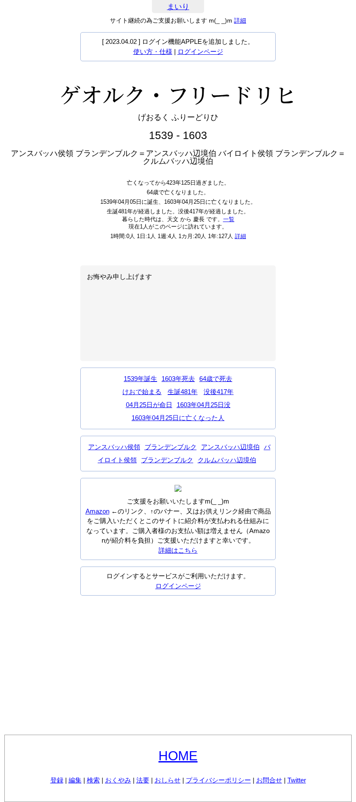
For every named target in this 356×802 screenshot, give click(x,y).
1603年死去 (178, 378)
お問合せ (269, 780)
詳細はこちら (178, 550)
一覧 (228, 219)
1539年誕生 (140, 378)
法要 (142, 780)
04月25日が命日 (149, 404)
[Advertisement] (178, 665)
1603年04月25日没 (204, 404)
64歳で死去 (215, 378)
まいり (178, 7)
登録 (56, 780)
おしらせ (168, 780)
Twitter (296, 780)
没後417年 (219, 391)
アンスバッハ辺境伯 (230, 447)
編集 (75, 780)
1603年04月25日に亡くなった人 (178, 417)
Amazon (97, 511)
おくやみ (118, 780)
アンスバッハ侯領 (114, 447)
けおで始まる (142, 391)
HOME (178, 756)
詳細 (240, 20)
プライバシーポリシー (218, 780)
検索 (93, 780)
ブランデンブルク (171, 447)
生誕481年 (183, 391)
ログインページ (200, 51)
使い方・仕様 (152, 51)
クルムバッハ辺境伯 (227, 460)
